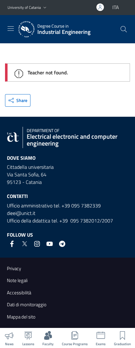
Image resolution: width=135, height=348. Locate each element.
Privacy (14, 268)
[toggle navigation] (10, 28)
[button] (45, 7)
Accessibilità (19, 292)
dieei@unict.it (21, 213)
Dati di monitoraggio (26, 304)
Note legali (17, 280)
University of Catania (24, 7)
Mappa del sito (21, 316)
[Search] (123, 29)
